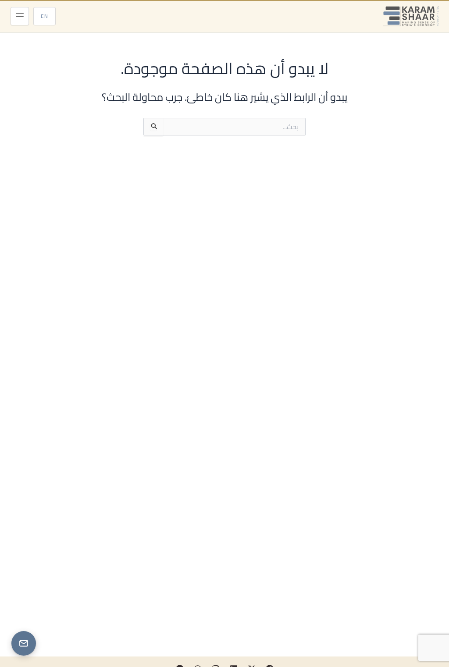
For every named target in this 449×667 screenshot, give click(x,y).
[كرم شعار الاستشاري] (410, 16)
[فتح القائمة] (20, 16)
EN (44, 16)
